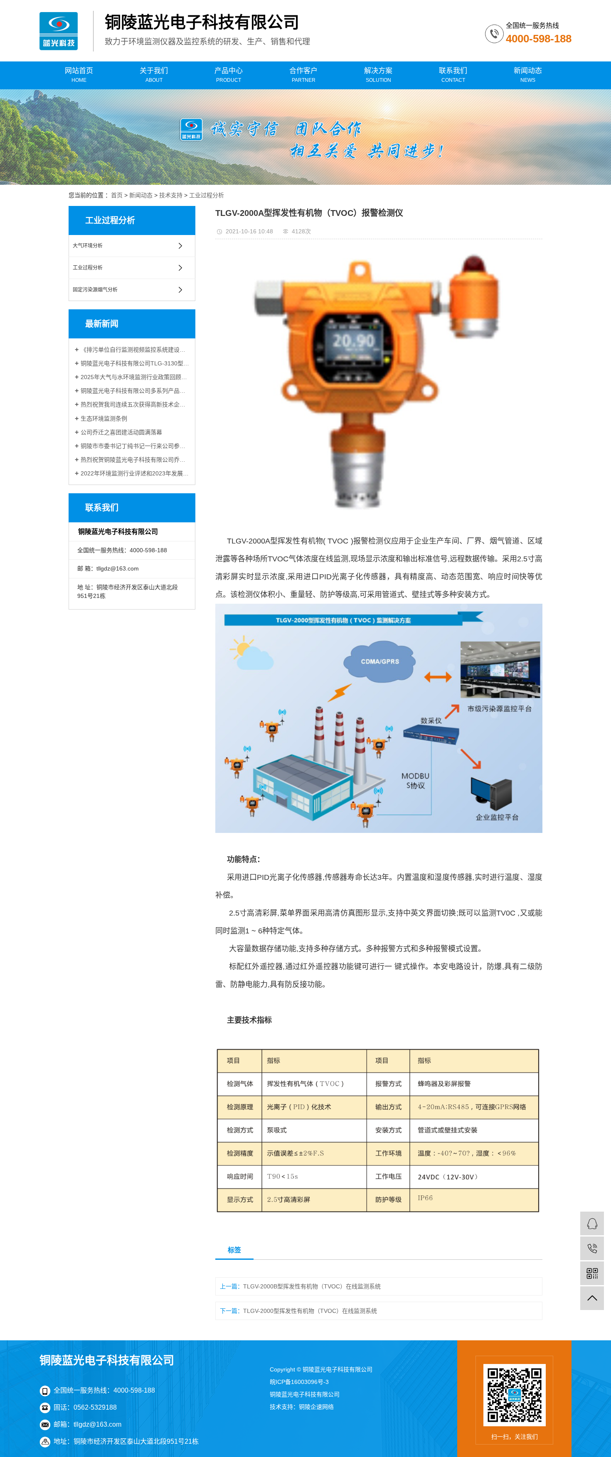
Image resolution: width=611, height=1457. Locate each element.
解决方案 (378, 75)
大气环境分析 (88, 246)
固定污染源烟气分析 (95, 290)
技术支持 (170, 195)
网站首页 (79, 75)
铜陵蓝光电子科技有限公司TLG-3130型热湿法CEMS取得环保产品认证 (135, 363)
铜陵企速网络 (316, 1406)
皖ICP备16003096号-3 (299, 1382)
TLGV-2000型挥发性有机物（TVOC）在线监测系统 (310, 1311)
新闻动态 (528, 75)
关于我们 (154, 75)
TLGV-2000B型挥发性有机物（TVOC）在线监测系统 (312, 1286)
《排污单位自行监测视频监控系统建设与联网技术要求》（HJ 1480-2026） (135, 349)
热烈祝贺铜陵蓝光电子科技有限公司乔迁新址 (135, 459)
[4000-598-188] (592, 1248)
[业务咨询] (592, 1223)
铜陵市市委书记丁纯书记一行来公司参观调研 (135, 446)
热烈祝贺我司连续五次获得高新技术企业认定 (135, 404)
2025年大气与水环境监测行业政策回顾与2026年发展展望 (135, 377)
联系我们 (453, 75)
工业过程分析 (206, 195)
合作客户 (303, 75)
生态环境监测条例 (104, 418)
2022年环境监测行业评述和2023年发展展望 (135, 473)
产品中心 (228, 75)
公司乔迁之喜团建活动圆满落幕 (121, 432)
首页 (117, 195)
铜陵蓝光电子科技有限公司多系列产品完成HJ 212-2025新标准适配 (135, 390)
